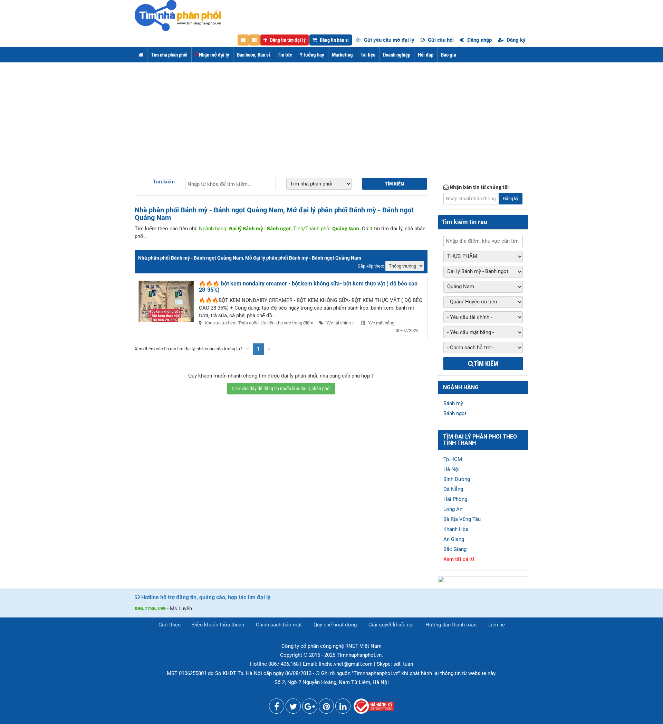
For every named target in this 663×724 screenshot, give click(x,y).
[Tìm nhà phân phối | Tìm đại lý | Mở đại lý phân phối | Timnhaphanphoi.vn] (178, 15)
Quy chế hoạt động (335, 625)
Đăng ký (515, 40)
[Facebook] (276, 708)
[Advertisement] (331, 114)
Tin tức (285, 55)
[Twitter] (293, 708)
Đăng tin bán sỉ (334, 40)
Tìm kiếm (164, 182)
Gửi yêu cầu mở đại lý (388, 40)
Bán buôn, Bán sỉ (253, 55)
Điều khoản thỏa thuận (218, 625)
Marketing (342, 55)
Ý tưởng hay (312, 55)
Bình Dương (456, 479)
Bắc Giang (455, 549)
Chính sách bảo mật (279, 625)
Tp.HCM (452, 459)
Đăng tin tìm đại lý (287, 40)
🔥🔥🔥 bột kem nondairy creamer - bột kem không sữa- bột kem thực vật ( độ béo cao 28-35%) (308, 286)
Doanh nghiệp (396, 55)
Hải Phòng (455, 499)
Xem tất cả (456, 559)
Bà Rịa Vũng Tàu (462, 519)
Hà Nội (451, 469)
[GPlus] (309, 708)
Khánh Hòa (456, 529)
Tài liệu (368, 55)
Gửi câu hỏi (440, 40)
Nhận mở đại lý (213, 55)
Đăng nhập (479, 40)
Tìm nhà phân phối (169, 55)
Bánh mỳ (453, 403)
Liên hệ (496, 625)
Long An (452, 509)
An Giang (453, 539)
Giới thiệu (169, 625)
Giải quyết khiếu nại (391, 625)
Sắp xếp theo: (371, 266)
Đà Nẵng (453, 489)
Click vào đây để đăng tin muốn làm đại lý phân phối (281, 388)
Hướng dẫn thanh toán (451, 625)
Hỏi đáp (425, 55)
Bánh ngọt (455, 413)
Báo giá (448, 55)
